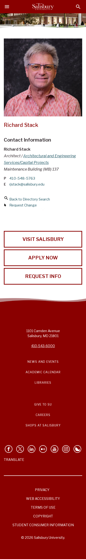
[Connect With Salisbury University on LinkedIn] (31, 449)
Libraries (43, 382)
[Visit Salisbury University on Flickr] (43, 449)
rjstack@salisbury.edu (26, 184)
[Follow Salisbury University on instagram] (66, 449)
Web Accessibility (43, 499)
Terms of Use (43, 507)
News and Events (43, 361)
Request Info (43, 276)
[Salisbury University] (43, 6)
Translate (14, 460)
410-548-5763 (22, 178)
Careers (43, 415)
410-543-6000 (43, 346)
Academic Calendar (43, 372)
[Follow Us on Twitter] (20, 449)
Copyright (43, 516)
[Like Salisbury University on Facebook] (8, 449)
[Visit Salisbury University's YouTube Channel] (54, 449)
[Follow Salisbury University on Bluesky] (77, 449)
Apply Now (43, 258)
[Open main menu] (7, 6)
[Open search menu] (78, 7)
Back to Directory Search (29, 199)
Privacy (42, 490)
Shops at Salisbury (43, 425)
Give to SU (43, 404)
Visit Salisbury (43, 239)
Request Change (23, 205)
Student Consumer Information (43, 525)
